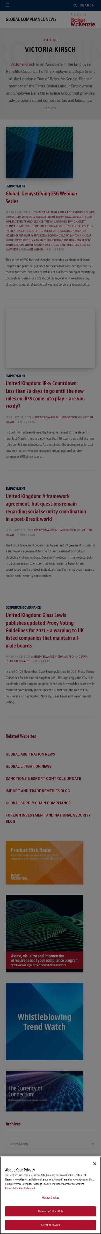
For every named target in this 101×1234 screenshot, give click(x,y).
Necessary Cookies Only (50, 1211)
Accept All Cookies (50, 1225)
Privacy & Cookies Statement (20, 1188)
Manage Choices (50, 1198)
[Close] (94, 1163)
